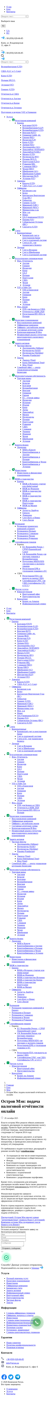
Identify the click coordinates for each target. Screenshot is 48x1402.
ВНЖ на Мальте (29, 505)
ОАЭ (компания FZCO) (33, 217)
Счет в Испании (29, 250)
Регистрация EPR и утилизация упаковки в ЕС (34, 569)
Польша (26, 275)
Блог (8, 9)
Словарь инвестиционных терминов (23, 1320)
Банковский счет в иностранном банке (31, 236)
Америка (21, 181)
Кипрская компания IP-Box (29, 332)
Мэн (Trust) (27, 365)
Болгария (26, 385)
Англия (25, 263)
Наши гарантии (13, 1342)
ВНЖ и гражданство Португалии (31, 502)
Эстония (26, 285)
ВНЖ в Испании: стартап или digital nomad (34, 485)
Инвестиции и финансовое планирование (29, 474)
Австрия (26, 381)
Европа (20, 123)
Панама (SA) (28, 219)
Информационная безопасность (20, 1323)
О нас (9, 7)
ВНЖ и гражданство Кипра (29, 980)
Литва (25, 410)
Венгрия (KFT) (29, 132)
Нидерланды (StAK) (31, 350)
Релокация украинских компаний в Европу (27, 527)
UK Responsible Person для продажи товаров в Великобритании (34, 556)
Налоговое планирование (18, 1281)
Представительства (31, 596)
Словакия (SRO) (29, 166)
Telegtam (35, 1268)
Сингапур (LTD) (29, 227)
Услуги (9, 1391)
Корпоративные (24, 233)
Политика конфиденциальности (21, 1345)
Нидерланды (28, 417)
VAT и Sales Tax (24, 287)
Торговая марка (24, 378)
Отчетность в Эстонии (11, 108)
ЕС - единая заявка (30, 398)
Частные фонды (24, 345)
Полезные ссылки (14, 1327)
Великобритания (30, 388)
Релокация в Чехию (26, 536)
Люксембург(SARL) (31, 152)
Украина (26, 431)
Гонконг (26, 266)
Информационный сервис (34, 604)
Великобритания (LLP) (32, 128)
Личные (20, 247)
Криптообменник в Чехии (34, 462)
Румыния (26, 424)
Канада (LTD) (28, 183)
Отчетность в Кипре (10, 103)
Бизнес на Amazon (30, 601)
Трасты (20, 358)
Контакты (10, 11)
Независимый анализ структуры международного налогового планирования (32, 337)
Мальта (25, 414)
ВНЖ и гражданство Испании (31, 977)
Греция (25, 395)
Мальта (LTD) (28, 154)
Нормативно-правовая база (18, 1325)
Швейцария (27, 439)
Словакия (26, 429)
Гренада (26, 513)
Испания (26, 402)
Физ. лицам (22, 307)
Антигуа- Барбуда (30, 510)
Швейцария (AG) (30, 171)
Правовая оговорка (15, 1347)
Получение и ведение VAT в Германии (18, 112)
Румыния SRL (28, 164)
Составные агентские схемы (30, 330)
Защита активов (13, 1290)
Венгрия (26, 390)
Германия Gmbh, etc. (31, 135)
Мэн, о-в (26, 212)
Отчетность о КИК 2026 (33, 311)
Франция (26, 434)
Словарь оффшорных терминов (20, 1313)
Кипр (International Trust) (33, 362)
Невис (25, 215)
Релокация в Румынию (27, 538)
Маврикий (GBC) (30, 205)
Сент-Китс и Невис (31, 517)
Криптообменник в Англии (29, 946)
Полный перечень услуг (17, 1278)
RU (3, 26)
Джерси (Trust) (29, 360)
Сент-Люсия (28, 520)
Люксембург (28, 412)
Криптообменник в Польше (29, 948)
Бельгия (26, 383)
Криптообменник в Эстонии (30, 953)
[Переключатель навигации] (2, 50)
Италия (25, 405)
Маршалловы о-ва (30, 210)
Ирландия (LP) (29, 140)
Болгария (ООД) (29, 125)
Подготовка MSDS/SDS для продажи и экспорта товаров (33, 563)
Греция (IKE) (28, 137)
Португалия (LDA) (31, 161)
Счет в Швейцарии (31, 252)
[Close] (2, 1251)
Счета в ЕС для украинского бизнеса (31, 243)
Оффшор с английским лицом (30, 327)
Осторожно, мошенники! (17, 1330)
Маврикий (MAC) (30, 207)
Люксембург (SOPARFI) (33, 149)
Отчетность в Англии (11, 98)
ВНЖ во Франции (30, 489)
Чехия (25, 282)
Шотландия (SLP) (30, 176)
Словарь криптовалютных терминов (23, 1332)
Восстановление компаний (29, 322)
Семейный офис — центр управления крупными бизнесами (28, 369)
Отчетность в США (10, 94)
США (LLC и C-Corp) (11, 71)
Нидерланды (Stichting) (32, 353)
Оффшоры (22, 188)
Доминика (27, 515)
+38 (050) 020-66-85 (15, 1359)
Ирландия (26, 268)
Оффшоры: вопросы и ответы (19, 1315)
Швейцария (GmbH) (31, 174)
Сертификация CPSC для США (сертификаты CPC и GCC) (33, 583)
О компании (12, 1389)
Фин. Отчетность (25, 261)
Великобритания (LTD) (11, 66)
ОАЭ (24, 273)
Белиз (25, 193)
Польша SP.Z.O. (8, 80)
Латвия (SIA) (28, 145)
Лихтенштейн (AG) (31, 147)
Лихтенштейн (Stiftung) (33, 348)
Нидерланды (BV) (30, 157)
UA (8, 31)
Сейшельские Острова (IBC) (30, 720)
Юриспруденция (24, 592)
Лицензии (21, 447)
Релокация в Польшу (26, 531)
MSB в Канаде (29, 450)
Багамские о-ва (29, 190)
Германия (26, 295)
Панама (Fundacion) (31, 355)
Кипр (24, 270)
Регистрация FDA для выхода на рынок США (33, 577)
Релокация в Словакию (27, 533)
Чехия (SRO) (28, 169)
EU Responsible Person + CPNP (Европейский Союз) (33, 549)
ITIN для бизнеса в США (33, 309)
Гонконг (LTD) (8, 89)
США (25, 280)
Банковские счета (14, 1288)
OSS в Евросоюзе (30, 290)
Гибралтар (27, 200)
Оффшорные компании (27, 325)
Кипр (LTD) (6, 76)
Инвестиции (12, 1283)
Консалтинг (22, 599)
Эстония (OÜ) (7, 85)
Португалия (27, 278)
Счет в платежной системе (34, 240)
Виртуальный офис (31, 594)
